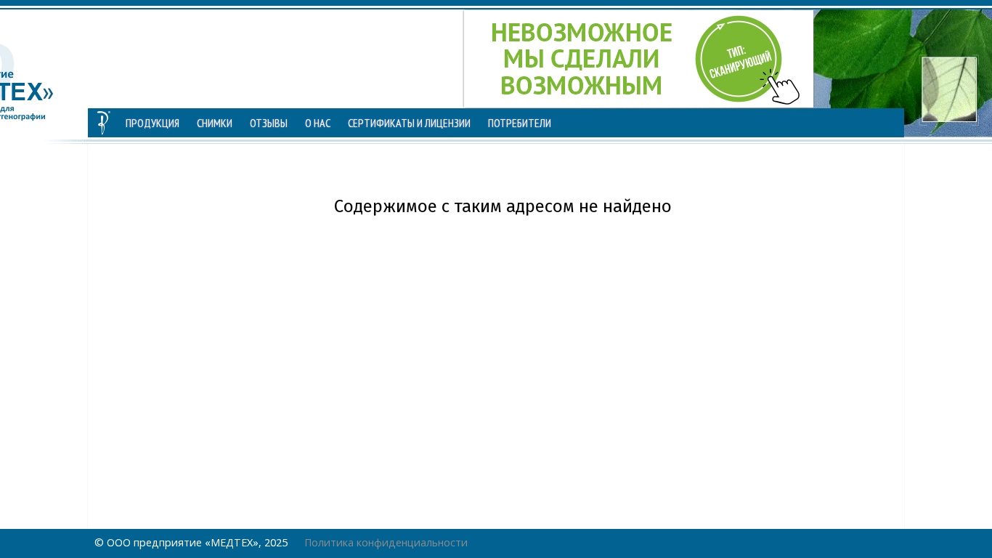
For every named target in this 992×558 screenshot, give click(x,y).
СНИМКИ (214, 123)
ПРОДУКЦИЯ (152, 123)
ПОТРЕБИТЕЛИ (519, 123)
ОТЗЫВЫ (269, 123)
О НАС (317, 123)
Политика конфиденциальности (386, 542)
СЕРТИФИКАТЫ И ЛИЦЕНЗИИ (409, 123)
